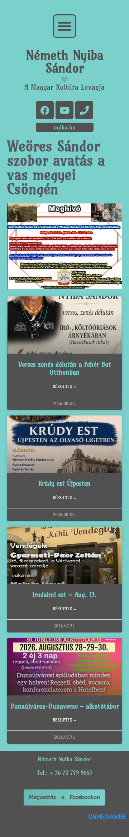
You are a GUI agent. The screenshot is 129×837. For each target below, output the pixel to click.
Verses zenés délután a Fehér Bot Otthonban (64, 368)
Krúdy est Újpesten (64, 483)
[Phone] (84, 110)
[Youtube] (64, 110)
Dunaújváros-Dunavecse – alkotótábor (64, 706)
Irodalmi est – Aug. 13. (64, 595)
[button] (64, 26)
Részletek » (64, 386)
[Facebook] (45, 110)
